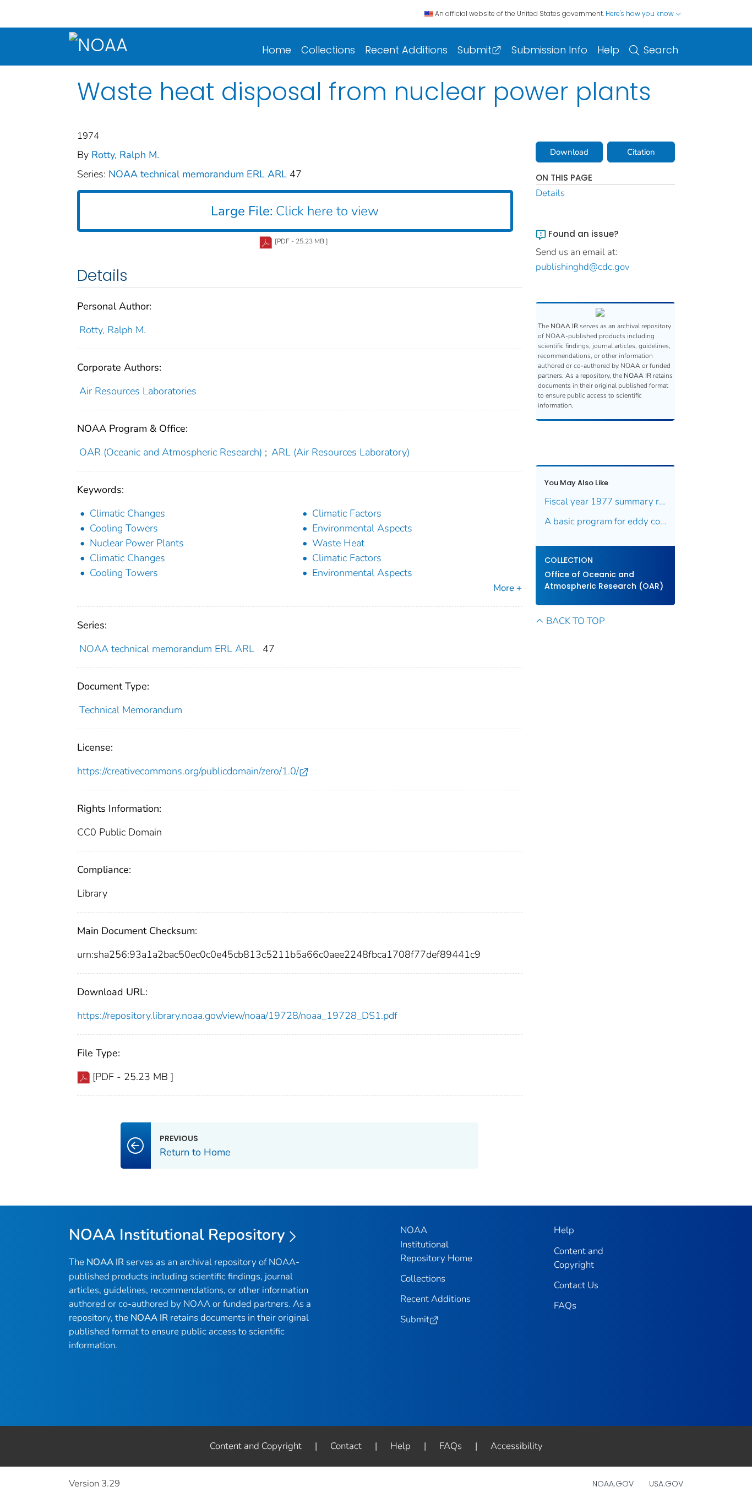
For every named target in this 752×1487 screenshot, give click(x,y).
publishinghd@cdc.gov (583, 267)
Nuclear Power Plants (137, 543)
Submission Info (549, 50)
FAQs (565, 1305)
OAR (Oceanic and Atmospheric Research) (170, 452)
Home (276, 50)
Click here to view (295, 211)
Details (550, 193)
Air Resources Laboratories (138, 391)
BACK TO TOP (575, 621)
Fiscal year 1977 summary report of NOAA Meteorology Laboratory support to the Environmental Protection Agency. (605, 501)
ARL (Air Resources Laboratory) (340, 452)
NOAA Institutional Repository (177, 1234)
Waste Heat (338, 543)
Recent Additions (406, 50)
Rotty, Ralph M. (125, 154)
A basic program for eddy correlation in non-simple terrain (605, 521)
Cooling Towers (124, 528)
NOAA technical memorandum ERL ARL (199, 174)
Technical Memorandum (130, 710)
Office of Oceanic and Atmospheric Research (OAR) (603, 580)
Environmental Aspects (362, 528)
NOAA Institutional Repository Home (436, 1244)
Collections (328, 50)
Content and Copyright (256, 1446)
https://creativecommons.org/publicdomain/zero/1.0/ (188, 771)
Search (661, 50)
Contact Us (576, 1285)
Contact (346, 1446)
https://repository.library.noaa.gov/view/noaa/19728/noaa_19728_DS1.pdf (237, 1015)
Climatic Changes (127, 513)
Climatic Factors (347, 513)
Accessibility (517, 1446)
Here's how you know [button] (640, 13)
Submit (474, 50)
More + (507, 588)
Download (569, 152)
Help (608, 50)
